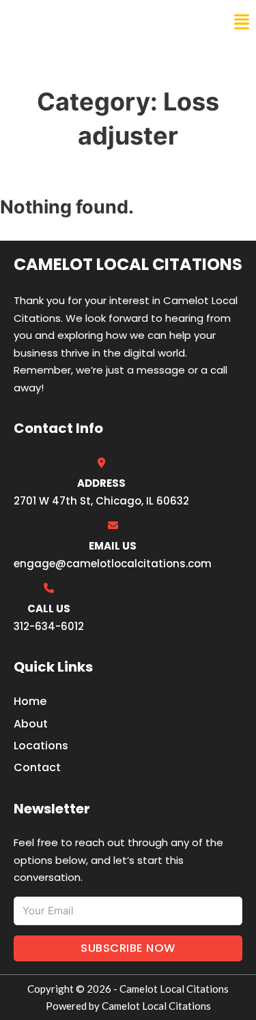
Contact (37, 767)
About (31, 724)
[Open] (241, 22)
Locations (41, 745)
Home (30, 701)
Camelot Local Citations (104, 21)
